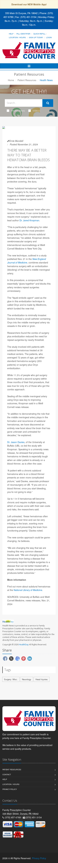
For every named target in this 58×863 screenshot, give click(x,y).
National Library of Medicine (28, 590)
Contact (6, 774)
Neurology (26, 679)
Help (11, 33)
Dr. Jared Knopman (29, 220)
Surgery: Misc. (11, 679)
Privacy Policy (9, 789)
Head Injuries (41, 679)
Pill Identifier (23, 33)
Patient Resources (27, 80)
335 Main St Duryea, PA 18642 (21, 13)
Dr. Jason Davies (15, 442)
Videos (36, 110)
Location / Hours (17, 37)
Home (11, 80)
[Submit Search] (47, 103)
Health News (18, 110)
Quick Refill (39, 33)
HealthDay (24, 644)
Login (49, 37)
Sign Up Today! (36, 37)
